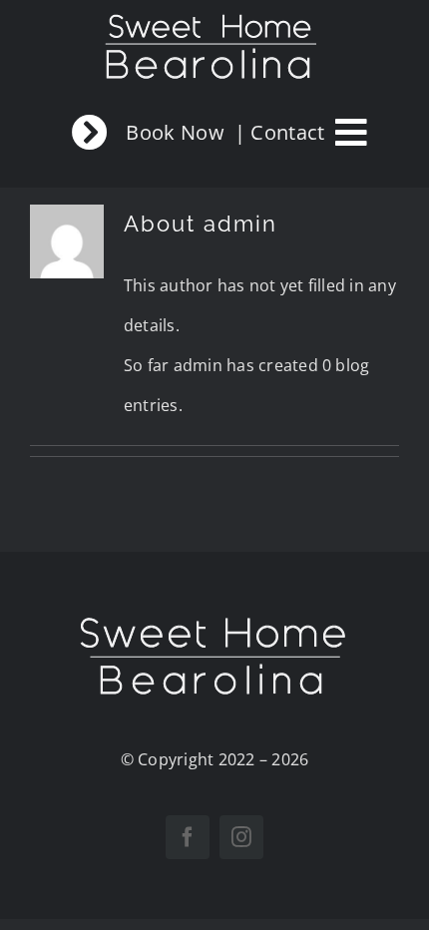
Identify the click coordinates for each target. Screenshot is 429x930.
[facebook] (188, 837)
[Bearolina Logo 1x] (215, 620)
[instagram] (241, 837)
